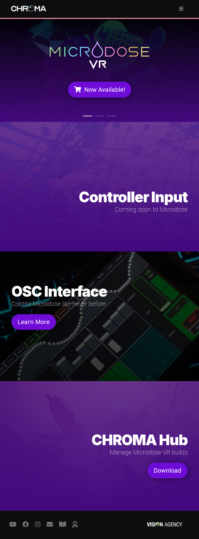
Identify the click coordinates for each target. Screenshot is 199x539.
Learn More (34, 322)
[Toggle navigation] (181, 9)
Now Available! (104, 89)
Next (179, 70)
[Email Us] (50, 524)
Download (167, 470)
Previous (19, 70)
